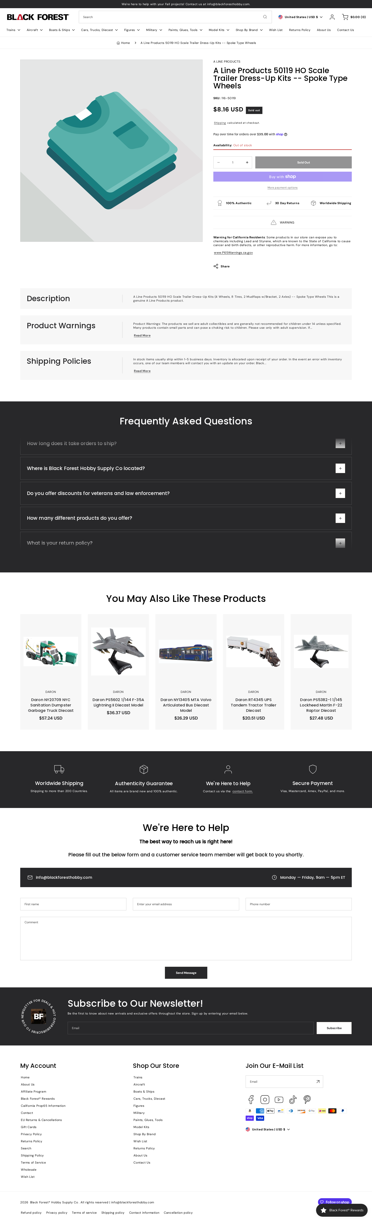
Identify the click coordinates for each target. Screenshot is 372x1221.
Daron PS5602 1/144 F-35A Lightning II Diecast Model (112, 622)
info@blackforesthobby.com (64, 877)
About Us (28, 1084)
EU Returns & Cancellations (41, 1120)
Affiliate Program (33, 1091)
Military (139, 1113)
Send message (186, 973)
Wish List (27, 1177)
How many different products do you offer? (79, 519)
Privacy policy (56, 1213)
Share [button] (225, 266)
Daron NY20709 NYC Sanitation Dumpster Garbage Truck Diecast (49, 622)
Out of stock (232, 145)
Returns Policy (31, 1141)
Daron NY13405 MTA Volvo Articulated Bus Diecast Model (182, 622)
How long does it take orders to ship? (72, 444)
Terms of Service (33, 1162)
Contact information (144, 1213)
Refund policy (31, 1213)
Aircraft (139, 1084)
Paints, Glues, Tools (148, 1120)
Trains (138, 1077)
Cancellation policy (178, 1213)
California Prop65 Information (43, 1106)
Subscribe (334, 1028)
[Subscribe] (318, 1081)
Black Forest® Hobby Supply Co (54, 1202)
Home (125, 43)
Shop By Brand (144, 1134)
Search (26, 1148)
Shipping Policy (32, 1155)
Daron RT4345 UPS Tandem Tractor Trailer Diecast (253, 622)
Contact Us (141, 1162)
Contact (27, 1113)
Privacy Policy (31, 1134)
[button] (13, 30)
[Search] (265, 17)
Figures (138, 1106)
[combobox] (175, 17)
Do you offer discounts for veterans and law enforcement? (98, 494)
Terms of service (84, 1213)
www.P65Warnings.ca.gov (233, 252)
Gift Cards (29, 1127)
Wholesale (28, 1170)
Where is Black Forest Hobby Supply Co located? (86, 469)
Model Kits (141, 1127)
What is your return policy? (60, 544)
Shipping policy (113, 1213)
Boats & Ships (143, 1091)
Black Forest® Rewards (38, 1099)
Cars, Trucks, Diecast (149, 1099)
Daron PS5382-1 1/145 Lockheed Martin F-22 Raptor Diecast (318, 622)
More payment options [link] (283, 187)
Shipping (220, 123)
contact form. (242, 791)
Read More (142, 335)
